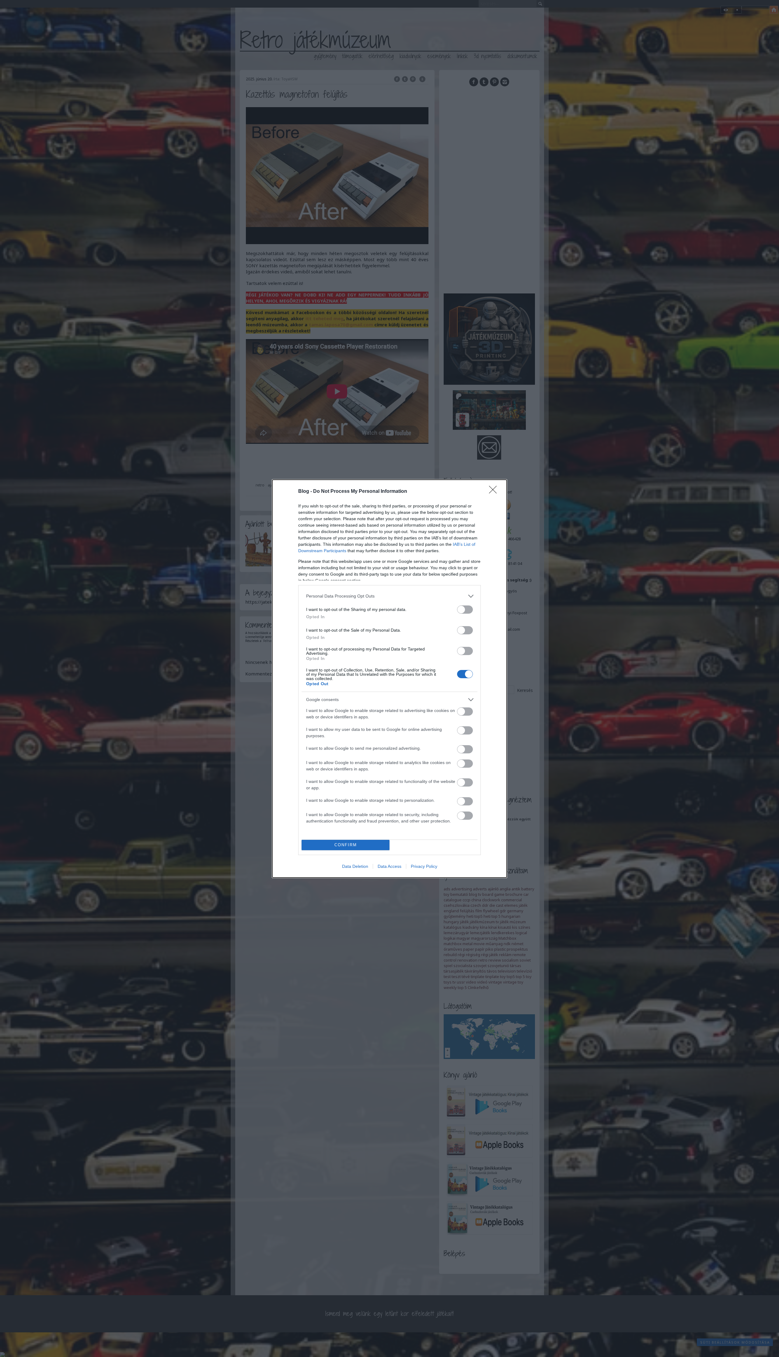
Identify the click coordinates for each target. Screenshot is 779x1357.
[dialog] (389, 679)
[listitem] (389, 596)
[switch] (465, 609)
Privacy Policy (424, 866)
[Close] (495, 491)
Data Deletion (355, 866)
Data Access (389, 866)
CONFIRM (345, 845)
